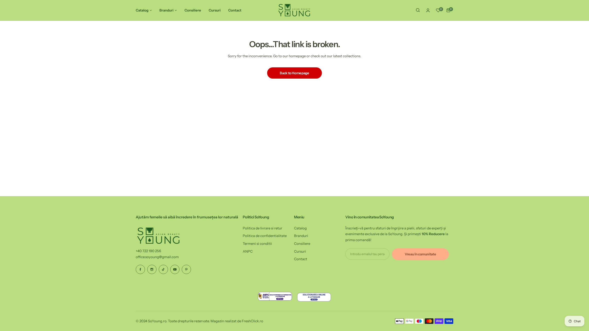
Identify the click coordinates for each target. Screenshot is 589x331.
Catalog (300, 228)
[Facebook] (140, 269)
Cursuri (300, 251)
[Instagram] (151, 269)
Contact (300, 259)
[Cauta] (418, 10)
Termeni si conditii (257, 243)
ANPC (248, 251)
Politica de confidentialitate (265, 236)
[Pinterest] (186, 269)
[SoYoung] (294, 10)
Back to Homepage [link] (294, 73)
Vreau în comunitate (420, 254)
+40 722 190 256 (148, 251)
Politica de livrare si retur (262, 228)
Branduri (301, 236)
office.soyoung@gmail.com (157, 257)
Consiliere (302, 243)
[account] (428, 10)
